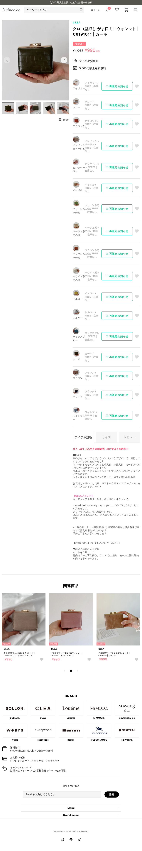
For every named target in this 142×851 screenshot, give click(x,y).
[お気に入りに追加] (137, 86)
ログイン (95, 9)
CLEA (76, 22)
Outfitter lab (82, 831)
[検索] (81, 10)
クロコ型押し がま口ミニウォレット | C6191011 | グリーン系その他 (35, 654)
